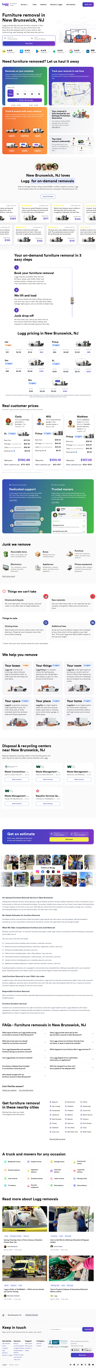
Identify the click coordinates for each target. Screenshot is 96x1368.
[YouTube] (58, 871)
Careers (39, 1346)
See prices (29, 43)
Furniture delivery (19, 1346)
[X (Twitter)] (53, 871)
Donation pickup (18, 1355)
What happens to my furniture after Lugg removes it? (70, 1049)
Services (24, 5)
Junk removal (18, 1357)
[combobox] (15, 38)
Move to (36, 37)
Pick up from (10, 37)
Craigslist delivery (19, 1348)
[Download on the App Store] (75, 1349)
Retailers (43, 5)
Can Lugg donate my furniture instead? (17, 1058)
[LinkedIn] (89, 1364)
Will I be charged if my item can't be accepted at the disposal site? (62, 1067)
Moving (16, 1343)
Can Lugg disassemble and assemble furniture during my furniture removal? (17, 1050)
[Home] (3, 1315)
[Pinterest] (81, 1364)
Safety (27, 1350)
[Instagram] (37, 871)
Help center (28, 1343)
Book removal (17, 779)
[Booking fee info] (14, 451)
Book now (88, 4)
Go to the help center (26, 1090)
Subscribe (88, 1329)
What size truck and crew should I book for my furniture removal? (14, 1042)
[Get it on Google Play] (86, 1349)
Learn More (13, 500)
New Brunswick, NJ (14, 1315)
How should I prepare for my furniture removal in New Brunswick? (16, 1075)
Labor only (17, 1359)
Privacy (11, 1365)
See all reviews (48, 196)
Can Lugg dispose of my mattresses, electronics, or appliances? (64, 1059)
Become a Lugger (7, 1355)
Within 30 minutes (26, 100)
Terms (16, 1365)
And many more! (8, 576)
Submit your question (9, 1090)
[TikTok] (48, 871)
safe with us (56, 127)
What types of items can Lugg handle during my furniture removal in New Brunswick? (19, 1034)
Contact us (28, 1348)
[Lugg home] (5, 4)
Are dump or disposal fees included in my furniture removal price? (15, 1067)
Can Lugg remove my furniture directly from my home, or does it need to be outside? (67, 1042)
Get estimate (70, 5)
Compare (5, 1348)
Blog (3, 1350)
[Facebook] (42, 871)
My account (28, 1346)
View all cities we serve (57, 1139)
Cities (35, 5)
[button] (27, 213)
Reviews (39, 1343)
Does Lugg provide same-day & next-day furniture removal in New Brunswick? (66, 1034)
